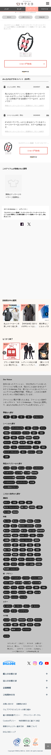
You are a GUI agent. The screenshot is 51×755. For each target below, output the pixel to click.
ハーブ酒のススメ (18, 651)
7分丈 (22, 550)
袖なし (15, 550)
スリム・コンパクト (26, 540)
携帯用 (37, 540)
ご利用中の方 (9, 694)
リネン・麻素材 (8, 582)
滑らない (15, 521)
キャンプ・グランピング (11, 452)
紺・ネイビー (35, 606)
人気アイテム (25, 17)
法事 (6, 457)
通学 (30, 442)
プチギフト (38, 620)
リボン (29, 587)
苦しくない (7, 521)
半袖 (30, 545)
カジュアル (22, 592)
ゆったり (40, 535)
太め (32, 535)
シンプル (14, 592)
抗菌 (39, 507)
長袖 (37, 545)
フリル (21, 587)
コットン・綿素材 (36, 578)
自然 (30, 592)
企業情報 (7, 687)
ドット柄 (6, 587)
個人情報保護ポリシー (11, 715)
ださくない (32, 530)
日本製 (30, 550)
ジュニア (6, 620)
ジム (14, 447)
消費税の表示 (21, 704)
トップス (6, 468)
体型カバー (7, 554)
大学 (6, 437)
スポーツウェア (31, 477)
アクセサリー (20, 477)
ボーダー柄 (18, 582)
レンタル (22, 554)
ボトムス (21, 468)
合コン (35, 428)
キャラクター (27, 629)
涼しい (14, 526)
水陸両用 (32, 507)
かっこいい (14, 597)
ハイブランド (30, 559)
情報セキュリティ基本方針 (13, 726)
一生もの (39, 559)
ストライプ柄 (36, 582)
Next (47, 314)
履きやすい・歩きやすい (26, 526)
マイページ (44, 9)
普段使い (6, 597)
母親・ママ (7, 624)
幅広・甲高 (7, 550)
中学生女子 (22, 620)
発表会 (15, 442)
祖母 (15, 624)
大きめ (15, 535)
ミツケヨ (28, 649)
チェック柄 (27, 582)
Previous (4, 314)
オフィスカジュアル (17, 428)
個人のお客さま (10, 673)
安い (6, 564)
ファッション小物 (9, 477)
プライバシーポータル (32, 715)
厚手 (15, 545)
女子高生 (14, 620)
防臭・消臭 (24, 507)
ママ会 (36, 437)
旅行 (34, 433)
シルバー (6, 611)
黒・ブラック (18, 606)
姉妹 (22, 624)
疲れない (37, 521)
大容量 (6, 540)
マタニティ (7, 442)
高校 (41, 433)
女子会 (21, 437)
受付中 (9, 17)
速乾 (29, 502)
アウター (14, 468)
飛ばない (30, 521)
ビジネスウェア (38, 468)
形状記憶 (15, 512)
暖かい (6, 526)
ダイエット (31, 452)
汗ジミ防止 (7, 512)
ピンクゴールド (23, 611)
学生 (6, 629)
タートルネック (16, 578)
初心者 (30, 620)
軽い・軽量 (14, 540)
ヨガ (36, 447)
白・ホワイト (8, 606)
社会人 (37, 624)
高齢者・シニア (16, 629)
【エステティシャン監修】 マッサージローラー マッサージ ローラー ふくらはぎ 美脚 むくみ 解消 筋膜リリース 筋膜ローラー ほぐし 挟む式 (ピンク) (25, 214)
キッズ (19, 9)
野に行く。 (11, 649)
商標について (32, 726)
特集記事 (42, 17)
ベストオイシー (28, 646)
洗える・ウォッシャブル (11, 507)
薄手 (22, 545)
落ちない (38, 526)
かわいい (6, 592)
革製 (36, 587)
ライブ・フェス (16, 433)
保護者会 (29, 437)
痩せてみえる (15, 530)
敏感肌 (15, 554)
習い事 (23, 442)
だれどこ (22, 643)
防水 (21, 502)
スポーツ (6, 447)
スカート (29, 468)
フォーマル (23, 597)
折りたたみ (7, 545)
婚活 (14, 437)
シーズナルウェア (9, 482)
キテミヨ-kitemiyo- (10, 209)
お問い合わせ (8, 704)
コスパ (21, 564)
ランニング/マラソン (25, 447)
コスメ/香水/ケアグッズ (11, 487)
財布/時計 (35, 472)
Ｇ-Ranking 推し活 (32, 651)
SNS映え (39, 564)
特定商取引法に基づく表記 (29, 720)
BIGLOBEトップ (9, 732)
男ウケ (21, 559)
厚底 (30, 554)
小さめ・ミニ (24, 535)
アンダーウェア (8, 472)
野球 (43, 447)
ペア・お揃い (30, 564)
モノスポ (39, 646)
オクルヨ (30, 643)
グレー (27, 606)
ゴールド (14, 611)
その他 (32, 482)
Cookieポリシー (9, 720)
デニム (6, 578)
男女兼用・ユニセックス (11, 569)
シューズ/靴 (18, 472)
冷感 (14, 502)
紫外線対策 (40, 530)
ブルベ (6, 559)
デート (43, 428)
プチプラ (14, 564)
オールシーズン (38, 417)
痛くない (24, 530)
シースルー (26, 578)
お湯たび (38, 643)
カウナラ (20, 649)
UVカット (7, 502)
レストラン (26, 433)
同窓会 (6, 433)
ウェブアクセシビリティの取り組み (17, 709)
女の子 (30, 624)
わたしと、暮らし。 (14, 646)
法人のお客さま (10, 680)
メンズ (6, 9)
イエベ (37, 554)
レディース (31, 9)
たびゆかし (37, 649)
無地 (43, 587)
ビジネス (6, 428)
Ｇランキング (11, 643)
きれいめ (37, 592)
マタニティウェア (21, 482)
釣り (23, 452)
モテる (14, 559)
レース (14, 587)
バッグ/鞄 (27, 472)
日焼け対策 (7, 535)
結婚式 (39, 452)
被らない (6, 530)
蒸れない (22, 521)
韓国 (37, 550)
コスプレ (6, 636)
